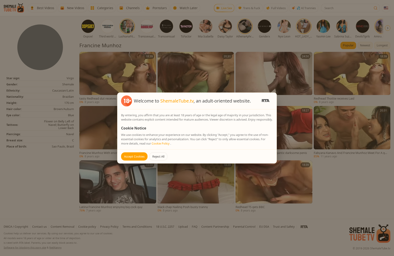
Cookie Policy (161, 143)
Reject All (158, 156)
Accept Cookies (134, 156)
